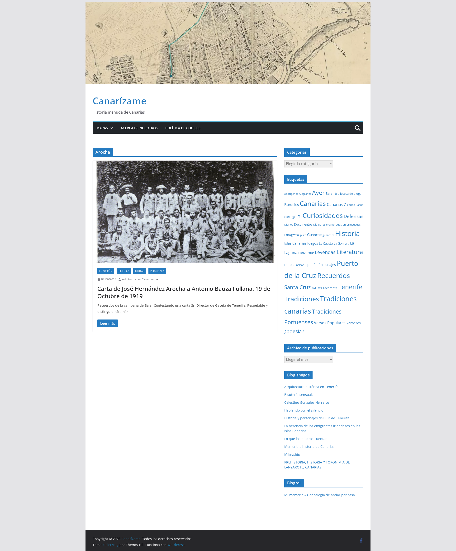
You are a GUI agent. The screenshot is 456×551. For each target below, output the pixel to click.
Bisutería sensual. (298, 394)
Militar (139, 271)
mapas (289, 264)
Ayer (318, 192)
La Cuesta (326, 243)
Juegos (312, 243)
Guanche (314, 234)
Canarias (313, 203)
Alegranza (305, 193)
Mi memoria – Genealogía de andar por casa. (320, 495)
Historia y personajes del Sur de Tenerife (316, 418)
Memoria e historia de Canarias (309, 446)
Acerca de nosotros (139, 128)
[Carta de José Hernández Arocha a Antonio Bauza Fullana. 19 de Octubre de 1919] (185, 212)
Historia (124, 271)
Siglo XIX (317, 288)
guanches (328, 235)
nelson (300, 265)
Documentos (303, 224)
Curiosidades (323, 215)
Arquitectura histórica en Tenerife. (311, 386)
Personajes (157, 271)
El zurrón (105, 271)
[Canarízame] (228, 5)
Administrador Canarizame (140, 279)
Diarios (288, 224)
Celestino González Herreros (306, 402)
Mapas (102, 128)
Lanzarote (306, 252)
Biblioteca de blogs (348, 193)
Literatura (350, 252)
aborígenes (291, 193)
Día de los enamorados (327, 224)
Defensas (353, 216)
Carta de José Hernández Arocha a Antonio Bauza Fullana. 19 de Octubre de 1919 (183, 292)
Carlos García (355, 205)
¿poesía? (294, 331)
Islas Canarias (295, 243)
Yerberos (354, 323)
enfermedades (352, 224)
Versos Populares (330, 322)
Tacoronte (330, 288)
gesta (303, 235)
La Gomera (341, 243)
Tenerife (350, 287)
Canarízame (120, 100)
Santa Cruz (297, 287)
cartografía (293, 216)
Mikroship (292, 454)
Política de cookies (182, 128)
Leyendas (325, 252)
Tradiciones (301, 299)
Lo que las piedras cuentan (306, 438)
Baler (330, 193)
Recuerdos (333, 275)
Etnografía (291, 235)
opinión (311, 264)
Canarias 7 (336, 204)
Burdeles (291, 204)
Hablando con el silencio (303, 410)
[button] (110, 128)
